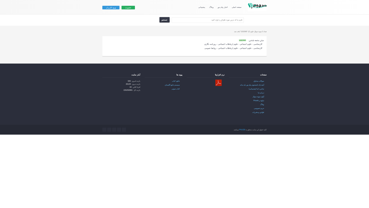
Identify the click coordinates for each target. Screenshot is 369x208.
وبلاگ (211, 7)
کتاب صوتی (176, 89)
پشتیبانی (201, 7)
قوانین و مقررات (258, 112)
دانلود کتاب (176, 81)
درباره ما (261, 93)
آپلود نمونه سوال (258, 97)
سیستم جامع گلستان (172, 85)
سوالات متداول (258, 81)
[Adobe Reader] (218, 83)
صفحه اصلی (236, 7)
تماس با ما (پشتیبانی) (256, 89)
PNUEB (242, 130)
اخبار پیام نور (223, 7)
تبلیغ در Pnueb (258, 101)
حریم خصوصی (259, 108)
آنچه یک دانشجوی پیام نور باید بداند (252, 85)
